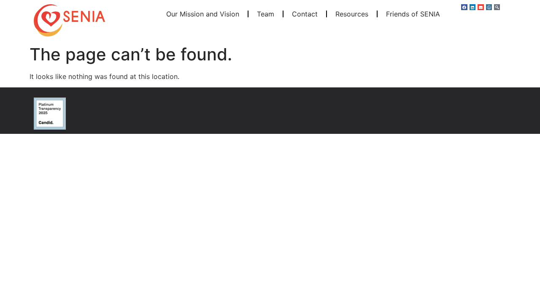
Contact (305, 14)
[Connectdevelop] (489, 7)
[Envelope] (480, 7)
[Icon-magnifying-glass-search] (497, 7)
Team (265, 14)
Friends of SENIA (413, 14)
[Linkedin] (472, 7)
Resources (351, 14)
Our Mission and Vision (202, 14)
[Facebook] (464, 7)
